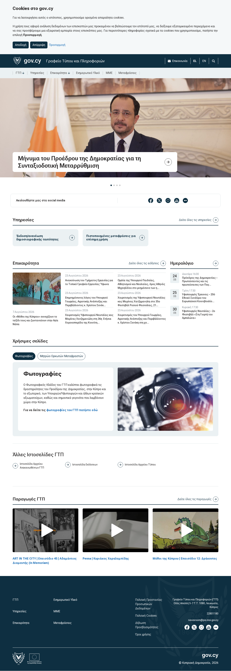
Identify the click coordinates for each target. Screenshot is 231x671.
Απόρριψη (38, 45)
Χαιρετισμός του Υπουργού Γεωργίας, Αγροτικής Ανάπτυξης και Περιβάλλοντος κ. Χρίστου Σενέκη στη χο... (142, 319)
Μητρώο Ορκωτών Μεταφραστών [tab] (61, 356)
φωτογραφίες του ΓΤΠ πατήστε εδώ (72, 410)
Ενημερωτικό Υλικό (88, 73)
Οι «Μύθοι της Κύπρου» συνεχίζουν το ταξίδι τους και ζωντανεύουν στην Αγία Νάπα (35, 320)
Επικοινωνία (180, 61)
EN (204, 61)
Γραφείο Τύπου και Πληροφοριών (75, 61)
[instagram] (168, 200)
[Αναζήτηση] (213, 61)
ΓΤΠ (18, 73)
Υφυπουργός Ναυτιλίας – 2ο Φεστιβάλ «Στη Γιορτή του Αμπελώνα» (198, 314)
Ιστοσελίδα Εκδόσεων (84, 464)
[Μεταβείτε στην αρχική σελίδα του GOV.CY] (27, 61)
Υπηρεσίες (37, 73)
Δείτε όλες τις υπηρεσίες (195, 220)
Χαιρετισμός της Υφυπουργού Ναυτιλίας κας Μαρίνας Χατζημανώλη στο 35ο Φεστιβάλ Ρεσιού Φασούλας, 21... (141, 301)
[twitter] (159, 200)
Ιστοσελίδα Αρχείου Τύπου (140, 464)
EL (195, 61)
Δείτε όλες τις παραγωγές (194, 499)
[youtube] (176, 200)
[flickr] (185, 200)
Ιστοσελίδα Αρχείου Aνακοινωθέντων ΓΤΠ (32, 465)
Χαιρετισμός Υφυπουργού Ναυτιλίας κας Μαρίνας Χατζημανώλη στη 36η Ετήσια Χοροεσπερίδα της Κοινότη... (89, 319)
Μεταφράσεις (127, 73)
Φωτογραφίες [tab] (24, 356)
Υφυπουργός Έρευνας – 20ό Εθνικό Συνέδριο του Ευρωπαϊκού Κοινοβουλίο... (198, 298)
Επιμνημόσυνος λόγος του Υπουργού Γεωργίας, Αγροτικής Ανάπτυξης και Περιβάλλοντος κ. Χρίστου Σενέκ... (86, 301)
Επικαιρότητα (58, 73)
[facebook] (150, 200)
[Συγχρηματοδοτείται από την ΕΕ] (34, 658)
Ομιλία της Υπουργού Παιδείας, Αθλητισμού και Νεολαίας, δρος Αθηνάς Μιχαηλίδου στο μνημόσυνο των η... (141, 284)
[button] (111, 185)
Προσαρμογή (57, 45)
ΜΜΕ (109, 73)
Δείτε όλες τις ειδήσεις (144, 263)
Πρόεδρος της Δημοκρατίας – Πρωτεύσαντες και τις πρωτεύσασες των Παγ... (199, 281)
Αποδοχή (20, 45)
